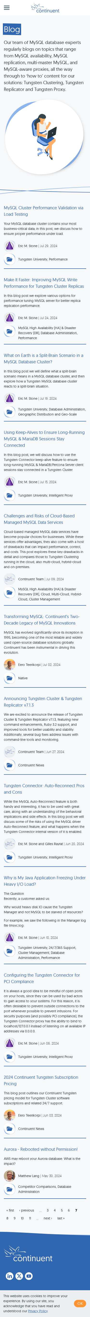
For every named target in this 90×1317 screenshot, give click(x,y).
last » (61, 1218)
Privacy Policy (38, 1311)
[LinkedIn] (9, 1276)
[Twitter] (19, 1276)
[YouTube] (29, 1276)
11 (30, 1218)
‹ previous (26, 1210)
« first (10, 1210)
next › (48, 1218)
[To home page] (28, 1253)
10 (22, 1218)
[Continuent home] (45, 7)
